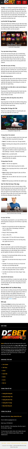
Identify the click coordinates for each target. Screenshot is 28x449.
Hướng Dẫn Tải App (7, 402)
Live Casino (5, 364)
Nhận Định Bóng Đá (7, 406)
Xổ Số (3, 370)
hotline (10, 298)
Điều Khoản (24, 443)
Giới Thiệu (3, 443)
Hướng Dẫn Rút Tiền (7, 399)
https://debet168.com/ (16, 416)
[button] (2, 2)
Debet (6, 7)
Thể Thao (4, 367)
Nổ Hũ (3, 377)
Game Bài (4, 373)
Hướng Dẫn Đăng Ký (7, 393)
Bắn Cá (4, 383)
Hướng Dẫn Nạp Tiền (7, 396)
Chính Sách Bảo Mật (15, 443)
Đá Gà (3, 380)
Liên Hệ (8, 443)
